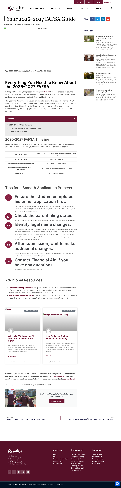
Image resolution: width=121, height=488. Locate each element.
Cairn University (16, 484)
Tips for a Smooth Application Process (25, 128)
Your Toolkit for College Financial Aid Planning (57, 337)
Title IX (44, 484)
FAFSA (47, 92)
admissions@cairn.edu (15, 462)
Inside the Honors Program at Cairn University (106, 56)
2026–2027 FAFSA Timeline (20, 125)
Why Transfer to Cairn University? (103, 74)
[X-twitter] (23, 472)
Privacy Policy (37, 484)
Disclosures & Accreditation (55, 484)
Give (98, 2)
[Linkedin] (28, 472)
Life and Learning (21, 24)
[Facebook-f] (14, 472)
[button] (111, 8)
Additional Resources (18, 132)
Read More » (12, 356)
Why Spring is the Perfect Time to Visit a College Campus (104, 38)
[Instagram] (9, 472)
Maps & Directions (22, 464)
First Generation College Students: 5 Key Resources (104, 91)
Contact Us (11, 464)
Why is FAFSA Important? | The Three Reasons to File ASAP (21, 338)
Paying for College (33, 24)
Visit (89, 2)
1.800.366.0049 (13, 460)
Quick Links (107, 2)
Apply (79, 2)
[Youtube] (19, 472)
